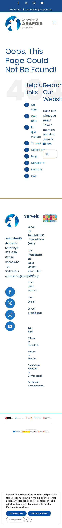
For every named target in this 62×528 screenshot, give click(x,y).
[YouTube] (10, 326)
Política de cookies (17, 507)
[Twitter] (10, 303)
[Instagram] (10, 315)
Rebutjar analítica (39, 513)
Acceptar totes (16, 513)
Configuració (15, 519)
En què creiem (36, 131)
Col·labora (38, 150)
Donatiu (36, 169)
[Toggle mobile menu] (55, 23)
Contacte (37, 163)
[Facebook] (10, 292)
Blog (34, 156)
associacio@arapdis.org (38, 9)
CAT (34, 176)
